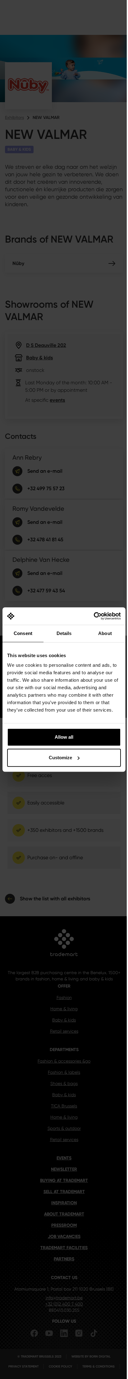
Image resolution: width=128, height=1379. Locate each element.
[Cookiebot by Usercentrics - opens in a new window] (93, 616)
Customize (60, 757)
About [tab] (105, 633)
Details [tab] (64, 633)
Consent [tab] (23, 633)
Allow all (64, 737)
